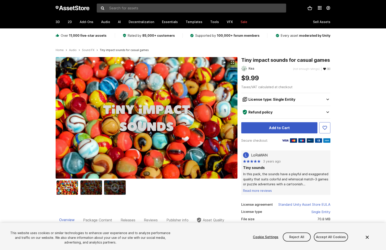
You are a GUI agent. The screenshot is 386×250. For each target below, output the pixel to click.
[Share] (224, 62)
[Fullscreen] (232, 62)
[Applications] (319, 8)
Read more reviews (257, 190)
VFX (230, 22)
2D (70, 22)
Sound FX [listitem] (88, 50)
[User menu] (328, 8)
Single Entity (320, 212)
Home (60, 50)
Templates (194, 22)
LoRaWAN (259, 155)
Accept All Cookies (331, 237)
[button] (310, 8)
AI (119, 22)
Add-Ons (86, 22)
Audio (105, 22)
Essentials (170, 22)
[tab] (67, 220)
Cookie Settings (265, 237)
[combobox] (191, 8)
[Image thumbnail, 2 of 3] (92, 187)
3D (58, 22)
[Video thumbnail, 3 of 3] (116, 187)
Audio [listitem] (73, 50)
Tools (214, 22)
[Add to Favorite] (324, 127)
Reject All (296, 237)
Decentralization (141, 22)
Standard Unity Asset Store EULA (304, 204)
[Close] (367, 237)
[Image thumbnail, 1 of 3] (68, 187)
